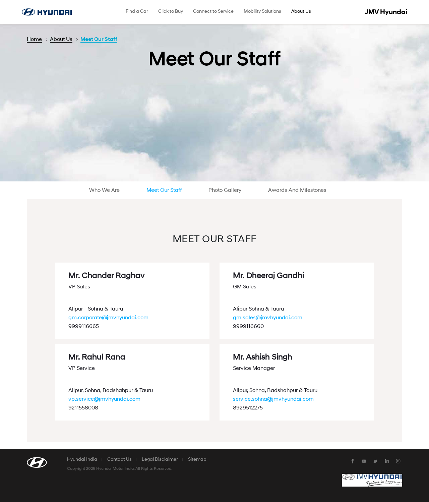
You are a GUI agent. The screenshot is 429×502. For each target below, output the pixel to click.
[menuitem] (137, 12)
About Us (61, 39)
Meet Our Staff (98, 39)
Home (34, 39)
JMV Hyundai (386, 12)
